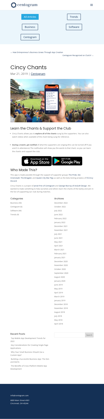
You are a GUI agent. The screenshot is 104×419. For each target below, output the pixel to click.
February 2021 (60, 253)
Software (74, 27)
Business (30, 27)
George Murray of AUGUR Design (73, 186)
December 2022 (61, 203)
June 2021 (58, 238)
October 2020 (60, 269)
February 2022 (60, 218)
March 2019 (59, 296)
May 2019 (58, 288)
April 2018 (58, 324)
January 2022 (59, 222)
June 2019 (58, 285)
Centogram (30, 37)
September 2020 (61, 273)
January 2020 (59, 281)
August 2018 (59, 312)
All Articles (30, 17)
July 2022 (58, 210)
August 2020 (59, 277)
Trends (74, 17)
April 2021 (58, 245)
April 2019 (58, 292)
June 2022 (58, 214)
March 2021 (59, 249)
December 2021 (61, 226)
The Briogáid (26, 178)
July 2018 (58, 316)
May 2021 (58, 242)
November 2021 (61, 230)
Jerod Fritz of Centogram (44, 186)
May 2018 (58, 320)
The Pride (73, 175)
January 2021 (59, 257)
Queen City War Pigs (45, 178)
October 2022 (60, 206)
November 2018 (61, 308)
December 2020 (61, 261)
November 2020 (61, 265)
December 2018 (61, 304)
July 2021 (58, 234)
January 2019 (59, 300)
